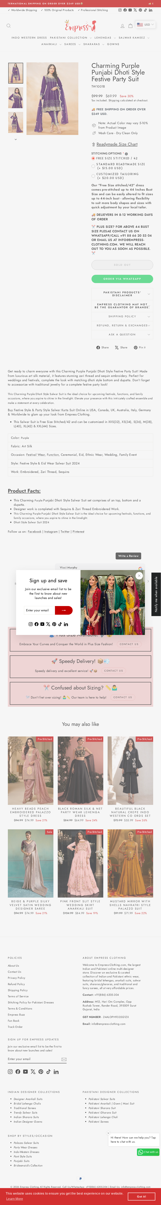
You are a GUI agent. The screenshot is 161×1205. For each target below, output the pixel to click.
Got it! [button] (141, 1196)
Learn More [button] (14, 1198)
